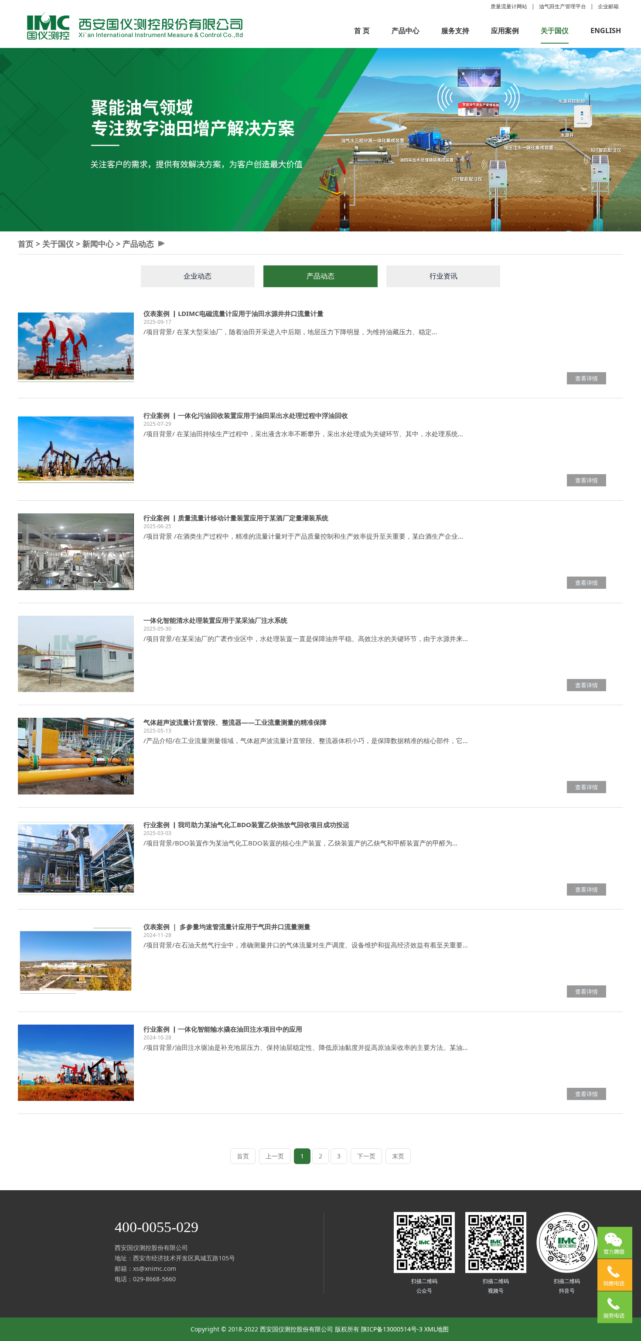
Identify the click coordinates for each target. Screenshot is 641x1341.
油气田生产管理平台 (562, 6)
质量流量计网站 (509, 6)
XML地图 (436, 1329)
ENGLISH (605, 30)
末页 (398, 1156)
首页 (26, 243)
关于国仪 (555, 30)
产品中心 (405, 30)
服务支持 (455, 30)
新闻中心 (98, 243)
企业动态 (197, 276)
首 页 (362, 30)
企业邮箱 (608, 6)
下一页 (366, 1156)
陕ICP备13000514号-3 (392, 1329)
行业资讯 (443, 276)
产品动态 (138, 243)
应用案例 (505, 30)
